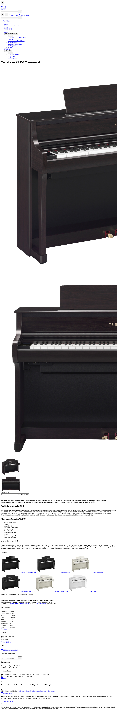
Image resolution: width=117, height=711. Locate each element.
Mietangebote (12, 46)
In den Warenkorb (23, 494)
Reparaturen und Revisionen (16, 41)
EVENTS (7, 27)
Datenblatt (4, 629)
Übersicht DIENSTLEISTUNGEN (18, 37)
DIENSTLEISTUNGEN (11, 25)
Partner (10, 47)
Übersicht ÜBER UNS (14, 54)
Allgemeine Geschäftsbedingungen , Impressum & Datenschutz (37, 691)
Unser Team (11, 56)
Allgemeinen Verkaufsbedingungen (18, 603)
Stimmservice (12, 39)
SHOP (6, 24)
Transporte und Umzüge (15, 44)
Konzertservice (12, 42)
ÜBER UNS (8, 29)
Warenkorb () (23, 15)
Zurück (10, 36)
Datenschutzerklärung (40, 603)
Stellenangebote (12, 58)
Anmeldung (13, 15)
